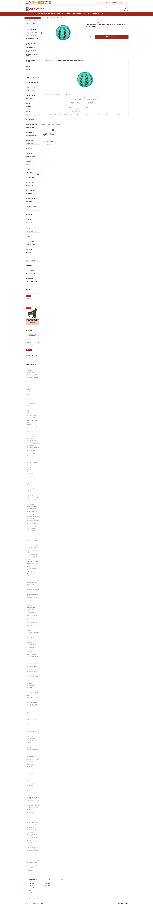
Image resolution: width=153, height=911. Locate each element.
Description (45, 57)
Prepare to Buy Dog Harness (32, 776)
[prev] (41, 33)
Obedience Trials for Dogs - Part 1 (33, 721)
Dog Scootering (29, 471)
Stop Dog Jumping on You (31, 729)
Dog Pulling (29, 469)
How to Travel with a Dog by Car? (33, 543)
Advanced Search (29, 298)
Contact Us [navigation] (100, 2)
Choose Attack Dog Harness (32, 428)
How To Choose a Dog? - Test (32, 514)
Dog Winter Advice (30, 685)
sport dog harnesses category (79, 114)
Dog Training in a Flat (30, 681)
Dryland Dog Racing (30, 492)
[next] (129, 33)
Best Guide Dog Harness (31, 405)
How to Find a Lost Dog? (31, 526)
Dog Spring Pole (30, 475)
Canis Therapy (29, 424)
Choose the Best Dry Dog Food (32, 656)
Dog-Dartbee (29, 485)
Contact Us (31, 892)
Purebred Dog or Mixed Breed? (32, 726)
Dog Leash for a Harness (31, 766)
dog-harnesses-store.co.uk (37, 903)
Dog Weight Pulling (30, 683)
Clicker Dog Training (30, 658)
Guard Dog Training (30, 502)
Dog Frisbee (29, 460)
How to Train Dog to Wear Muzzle (33, 536)
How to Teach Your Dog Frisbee (32, 803)
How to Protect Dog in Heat (32, 702)
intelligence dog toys (109, 114)
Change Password (48, 885)
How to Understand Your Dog (32, 545)
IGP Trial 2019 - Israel (30, 380)
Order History (47, 883)
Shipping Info (31, 883)
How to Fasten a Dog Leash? (32, 700)
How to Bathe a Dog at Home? (32, 689)
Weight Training (30, 620)
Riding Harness (29, 575)
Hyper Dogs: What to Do (31, 714)
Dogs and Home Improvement (32, 487)
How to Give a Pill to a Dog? (32, 528)
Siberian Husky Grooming (31, 728)
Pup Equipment (29, 571)
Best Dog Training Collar (31, 401)
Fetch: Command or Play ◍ (32, 829)
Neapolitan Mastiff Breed (31, 719)
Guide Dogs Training (30, 504)
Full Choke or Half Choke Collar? (33, 497)
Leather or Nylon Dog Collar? (32, 550)
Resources (29, 389)
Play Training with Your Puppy (32, 807)
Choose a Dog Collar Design (32, 426)
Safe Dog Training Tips (31, 577)
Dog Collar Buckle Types (31, 445)
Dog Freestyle (29, 458)
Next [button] (39, 316)
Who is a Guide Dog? (30, 635)
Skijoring (28, 391)
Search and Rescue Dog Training (33, 580)
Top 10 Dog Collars (30, 736)
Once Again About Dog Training (32, 561)
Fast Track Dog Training (31, 495)
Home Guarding (30, 781)
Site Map (30, 890)
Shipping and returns (55, 57)
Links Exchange (29, 754)
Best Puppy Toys (30, 407)
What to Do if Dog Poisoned (32, 740)
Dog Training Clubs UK (31, 372)
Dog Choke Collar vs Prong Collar (33, 443)
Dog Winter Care (30, 687)
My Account (108, 2)
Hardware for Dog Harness (32, 506)
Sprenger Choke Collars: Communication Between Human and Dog (33, 594)
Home (43, 17)
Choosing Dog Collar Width (32, 434)
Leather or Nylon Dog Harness (32, 552)
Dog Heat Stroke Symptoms (32, 674)
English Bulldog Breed (31, 493)
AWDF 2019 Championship (32, 368)
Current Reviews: (89, 40)
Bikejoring (28, 412)
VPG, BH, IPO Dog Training (31, 618)
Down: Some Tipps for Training (32, 822)
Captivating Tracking (30, 775)
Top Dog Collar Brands (31, 607)
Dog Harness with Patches (31, 465)
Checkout (115, 2)
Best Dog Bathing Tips (31, 651)
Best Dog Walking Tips (31, 403)
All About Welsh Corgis (31, 649)
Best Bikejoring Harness (31, 399)
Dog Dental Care (30, 669)
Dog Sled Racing (30, 473)
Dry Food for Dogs (30, 744)
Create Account (48, 887)
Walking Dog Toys (47, 17)
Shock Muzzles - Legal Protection (33, 587)
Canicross (28, 422)
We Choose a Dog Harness (32, 745)
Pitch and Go (29, 566)
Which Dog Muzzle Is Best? (31, 634)
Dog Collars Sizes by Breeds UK (32, 769)
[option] (48, 139)
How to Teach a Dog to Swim (32, 709)
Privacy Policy (31, 885)
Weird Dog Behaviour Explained (32, 738)
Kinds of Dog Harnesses (31, 787)
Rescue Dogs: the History (31, 573)
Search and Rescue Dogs (31, 582)
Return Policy (31, 887)
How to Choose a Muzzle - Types (33, 516)
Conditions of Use (32, 888)
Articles (28, 367)
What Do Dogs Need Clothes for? (33, 747)
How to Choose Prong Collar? (32, 518)
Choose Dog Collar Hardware (32, 429)
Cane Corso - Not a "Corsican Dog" (33, 420)
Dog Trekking (29, 476)
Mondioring (29, 559)
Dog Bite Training (30, 438)
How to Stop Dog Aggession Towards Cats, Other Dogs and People (32, 706)
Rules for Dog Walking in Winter (33, 805)
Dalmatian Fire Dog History (32, 436)
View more (28, 349)
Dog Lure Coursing (30, 467)
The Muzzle (29, 742)
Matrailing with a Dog (31, 853)
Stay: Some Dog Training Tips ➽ (32, 824)
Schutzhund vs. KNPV (30, 578)
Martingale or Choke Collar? (32, 554)
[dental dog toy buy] (85, 79)
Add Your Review (97, 40)
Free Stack (29, 752)
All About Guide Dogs (31, 647)
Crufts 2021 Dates (30, 370)
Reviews (63, 57)
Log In (121, 2)
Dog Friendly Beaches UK (31, 792)
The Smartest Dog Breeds (31, 734)
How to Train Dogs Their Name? (32, 538)
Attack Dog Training (30, 396)
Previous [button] (26, 316)
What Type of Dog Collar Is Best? (33, 632)
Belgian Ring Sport (30, 398)
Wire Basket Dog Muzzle (31, 768)
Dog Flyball (29, 457)
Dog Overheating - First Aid (32, 679)
